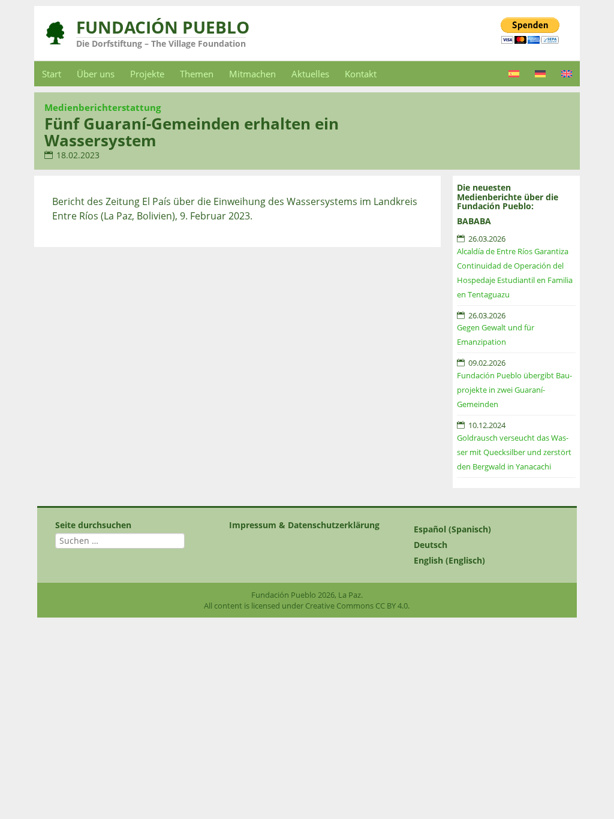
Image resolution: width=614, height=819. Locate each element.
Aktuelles (310, 74)
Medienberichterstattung (102, 107)
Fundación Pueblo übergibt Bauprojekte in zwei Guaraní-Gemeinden (514, 390)
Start (51, 74)
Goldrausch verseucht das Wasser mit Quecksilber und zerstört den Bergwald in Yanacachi (514, 452)
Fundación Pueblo (162, 27)
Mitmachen (252, 74)
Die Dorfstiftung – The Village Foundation (161, 43)
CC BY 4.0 (391, 605)
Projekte (147, 74)
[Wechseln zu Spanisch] (513, 73)
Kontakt (361, 74)
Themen (196, 74)
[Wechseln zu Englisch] (566, 73)
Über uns (96, 74)
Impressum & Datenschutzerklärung (304, 525)
